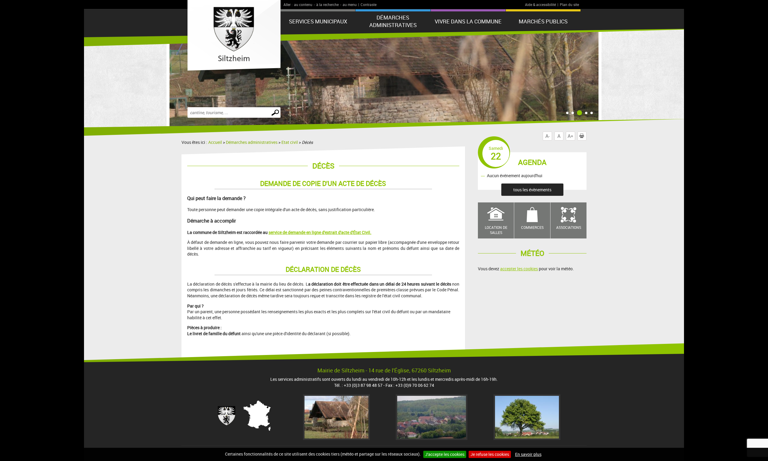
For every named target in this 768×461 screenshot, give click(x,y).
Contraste (368, 4)
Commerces (532, 227)
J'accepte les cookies (444, 454)
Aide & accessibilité (540, 4)
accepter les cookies (519, 268)
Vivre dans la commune (468, 21)
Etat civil (289, 142)
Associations (568, 227)
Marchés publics (543, 21)
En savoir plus (528, 454)
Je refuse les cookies (489, 454)
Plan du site (569, 4)
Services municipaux (318, 21)
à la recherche (327, 4)
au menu (350, 4)
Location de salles (496, 230)
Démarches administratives (393, 21)
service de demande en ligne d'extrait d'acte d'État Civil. (319, 232)
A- (547, 136)
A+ (570, 136)
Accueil (215, 142)
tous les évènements (532, 190)
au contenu (303, 4)
